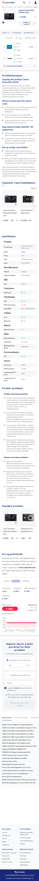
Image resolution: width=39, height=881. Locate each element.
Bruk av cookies (7, 862)
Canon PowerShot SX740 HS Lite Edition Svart (10, 213)
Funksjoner (5, 845)
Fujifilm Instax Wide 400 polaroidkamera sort (16, 740)
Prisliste (22, 844)
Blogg (4, 841)
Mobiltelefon (24, 865)
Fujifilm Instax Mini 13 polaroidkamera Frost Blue (17, 734)
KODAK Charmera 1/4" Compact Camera (15, 755)
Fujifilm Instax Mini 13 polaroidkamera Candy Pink (18, 737)
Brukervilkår (6, 859)
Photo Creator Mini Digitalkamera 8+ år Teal (16, 767)
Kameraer (20, 7)
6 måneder (25, 581)
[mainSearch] (24, 2)
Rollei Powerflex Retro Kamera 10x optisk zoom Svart (19, 780)
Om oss (4, 832)
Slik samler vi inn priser (9, 853)
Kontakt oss (6, 835)
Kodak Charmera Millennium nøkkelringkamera (17, 725)
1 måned (6, 581)
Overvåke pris (8, 613)
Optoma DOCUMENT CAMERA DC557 (14, 749)
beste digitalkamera (27, 568)
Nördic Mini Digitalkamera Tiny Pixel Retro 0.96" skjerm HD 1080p (19, 783)
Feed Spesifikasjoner (26, 841)
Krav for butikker (25, 838)
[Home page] (8, 2)
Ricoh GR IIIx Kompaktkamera (12, 776)
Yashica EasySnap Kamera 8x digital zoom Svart (17, 770)
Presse (4, 838)
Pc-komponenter (25, 853)
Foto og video (8, 7)
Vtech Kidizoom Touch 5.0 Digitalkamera (15, 773)
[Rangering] (15, 204)
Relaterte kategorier (21, 717)
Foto (15, 7)
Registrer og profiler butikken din (26, 834)
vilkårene (17, 688)
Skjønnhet (23, 859)
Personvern (6, 856)
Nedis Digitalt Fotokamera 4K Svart (13, 764)
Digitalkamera (28, 7)
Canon (23, 252)
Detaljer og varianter (26, 23)
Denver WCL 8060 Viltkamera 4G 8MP (14, 758)
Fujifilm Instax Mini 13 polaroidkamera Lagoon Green (19, 728)
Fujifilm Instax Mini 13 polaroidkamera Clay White (18, 731)
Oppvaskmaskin (25, 862)
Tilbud (5, 32)
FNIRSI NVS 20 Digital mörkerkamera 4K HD (16, 752)
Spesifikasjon (29, 32)
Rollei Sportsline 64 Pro (9, 761)
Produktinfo (16, 32)
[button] (4, 47)
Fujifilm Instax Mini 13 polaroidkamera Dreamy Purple (19, 746)
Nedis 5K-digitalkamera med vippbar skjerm (16, 743)
